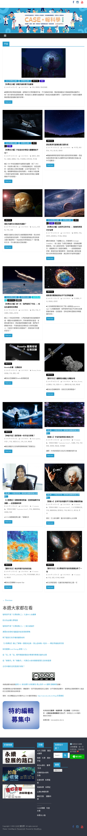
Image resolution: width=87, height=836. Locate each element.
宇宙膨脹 (23, 159)
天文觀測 (76, 298)
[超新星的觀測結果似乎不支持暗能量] (64, 268)
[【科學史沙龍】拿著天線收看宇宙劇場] (44, 50)
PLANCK (12, 574)
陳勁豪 (78, 384)
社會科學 (41, 780)
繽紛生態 (41, 796)
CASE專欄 (41, 808)
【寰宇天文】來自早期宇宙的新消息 (17, 569)
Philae (75, 381)
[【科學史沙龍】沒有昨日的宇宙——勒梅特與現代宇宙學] (64, 191)
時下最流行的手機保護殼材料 (14, 637)
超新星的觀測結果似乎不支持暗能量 (59, 295)
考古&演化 (41, 765)
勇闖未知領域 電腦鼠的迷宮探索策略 (16, 632)
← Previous (7, 600)
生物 (38, 775)
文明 (22, 441)
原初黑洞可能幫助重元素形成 (57, 145)
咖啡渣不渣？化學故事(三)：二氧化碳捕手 (18, 626)
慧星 (14, 373)
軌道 (73, 384)
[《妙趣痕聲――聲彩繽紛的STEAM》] (19, 768)
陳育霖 (37, 87)
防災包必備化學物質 (10, 620)
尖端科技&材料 (43, 772)
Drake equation (36, 438)
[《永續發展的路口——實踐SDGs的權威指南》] (19, 751)
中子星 (76, 147)
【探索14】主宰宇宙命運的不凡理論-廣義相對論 (64, 501)
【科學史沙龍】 (25, 81)
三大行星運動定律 (76, 507)
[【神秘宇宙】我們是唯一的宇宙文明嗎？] (22, 403)
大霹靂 (9, 159)
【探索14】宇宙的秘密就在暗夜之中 (60, 437)
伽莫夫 (34, 156)
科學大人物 (41, 815)
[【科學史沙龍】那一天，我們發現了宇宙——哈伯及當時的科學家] (22, 268)
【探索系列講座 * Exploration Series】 (59, 443)
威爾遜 (14, 159)
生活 (39, 768)
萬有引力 (70, 510)
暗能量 (50, 301)
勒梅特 (76, 233)
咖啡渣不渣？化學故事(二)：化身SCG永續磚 (19, 614)
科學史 (58, 223)
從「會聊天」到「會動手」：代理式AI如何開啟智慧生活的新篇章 (27, 661)
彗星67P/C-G (60, 384)
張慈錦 (52, 446)
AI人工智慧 (41, 751)
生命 (25, 441)
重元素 (55, 150)
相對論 (65, 236)
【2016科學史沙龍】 (53, 220)
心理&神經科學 (43, 792)
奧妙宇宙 (35, 81)
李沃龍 (35, 159)
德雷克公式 (16, 441)
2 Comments (35, 506)
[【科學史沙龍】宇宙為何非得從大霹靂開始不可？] (22, 111)
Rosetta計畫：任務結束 (13, 367)
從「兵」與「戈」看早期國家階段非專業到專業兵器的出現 (25, 655)
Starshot (34, 227)
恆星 (53, 577)
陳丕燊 (76, 510)
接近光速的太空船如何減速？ (15, 224)
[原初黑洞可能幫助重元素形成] (64, 111)
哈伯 (33, 310)
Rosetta (34, 370)
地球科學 (40, 787)
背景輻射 (62, 446)
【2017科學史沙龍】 (11, 81)
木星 (18, 373)
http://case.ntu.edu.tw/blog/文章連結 (51, 696)
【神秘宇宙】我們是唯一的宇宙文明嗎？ (19, 436)
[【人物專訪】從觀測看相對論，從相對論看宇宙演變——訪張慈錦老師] (22, 465)
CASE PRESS (24, 87)
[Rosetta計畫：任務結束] (23, 345)
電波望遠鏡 (43, 87)
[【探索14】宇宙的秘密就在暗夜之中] (64, 403)
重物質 (60, 150)
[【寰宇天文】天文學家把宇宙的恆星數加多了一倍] (64, 532)
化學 (43, 758)
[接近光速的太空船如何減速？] (22, 191)
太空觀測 (49, 384)
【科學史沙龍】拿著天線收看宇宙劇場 (18, 84)
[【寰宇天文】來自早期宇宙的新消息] (22, 532)
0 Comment (77, 440)
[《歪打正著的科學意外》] (19, 786)
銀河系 (16, 313)
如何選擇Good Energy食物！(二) (15, 649)
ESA (7, 574)
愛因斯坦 (54, 236)
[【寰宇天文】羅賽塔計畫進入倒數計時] (64, 345)
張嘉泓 (11, 313)
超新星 (55, 301)
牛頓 (65, 510)
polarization (19, 574)
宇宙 (33, 87)
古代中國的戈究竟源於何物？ (14, 666)
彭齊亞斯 (29, 159)
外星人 (6, 441)
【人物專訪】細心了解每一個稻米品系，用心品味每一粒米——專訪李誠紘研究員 (33, 643)
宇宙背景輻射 (31, 574)
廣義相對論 (36, 509)
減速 (11, 230)
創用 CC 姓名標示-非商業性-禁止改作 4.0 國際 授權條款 (36, 684)
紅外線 (57, 577)
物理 (42, 81)
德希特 (48, 236)
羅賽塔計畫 (68, 384)
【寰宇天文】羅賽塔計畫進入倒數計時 (60, 378)
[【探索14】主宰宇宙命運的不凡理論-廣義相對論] (64, 465)
